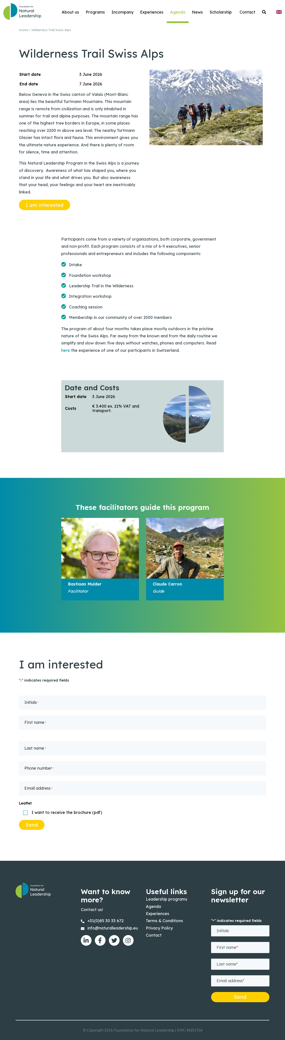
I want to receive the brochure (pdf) (67, 812)
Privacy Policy (159, 928)
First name (35, 722)
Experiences (157, 913)
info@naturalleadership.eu (113, 928)
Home (23, 30)
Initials (31, 702)
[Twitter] (114, 940)
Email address (38, 788)
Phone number (39, 768)
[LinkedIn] (86, 940)
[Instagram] (128, 940)
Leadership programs (166, 899)
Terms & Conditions (164, 920)
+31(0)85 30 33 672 (106, 920)
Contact (154, 935)
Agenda (153, 906)
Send (32, 825)
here (65, 350)
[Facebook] (100, 940)
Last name (35, 748)
